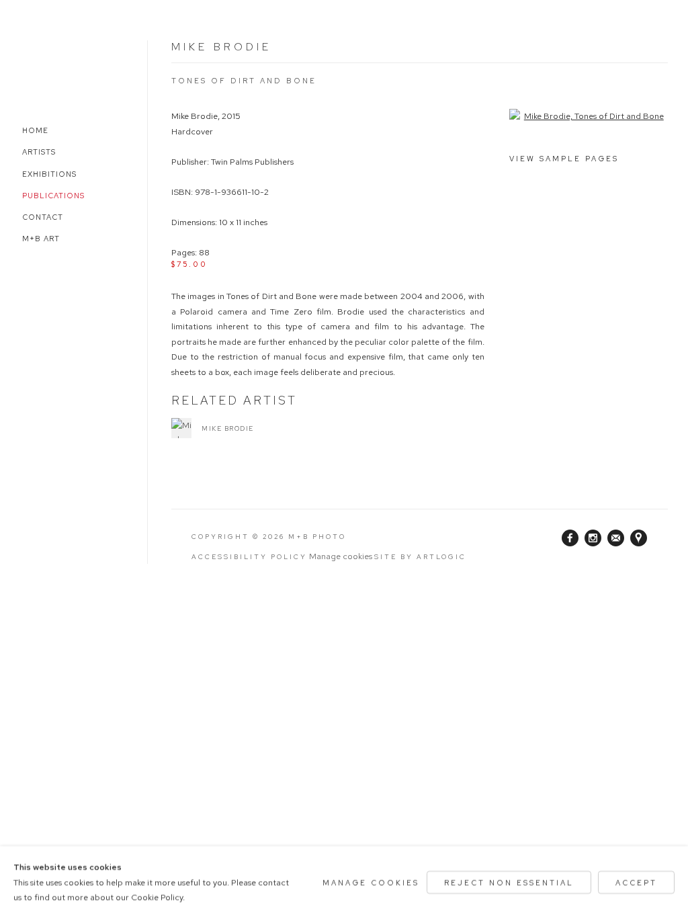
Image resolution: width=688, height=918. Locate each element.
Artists (39, 152)
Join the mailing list (616, 538)
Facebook (570, 538)
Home (35, 130)
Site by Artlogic (420, 556)
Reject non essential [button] (509, 881)
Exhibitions (49, 174)
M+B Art (41, 238)
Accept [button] (636, 881)
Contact (42, 217)
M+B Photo (50, 65)
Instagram (593, 538)
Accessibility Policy (249, 556)
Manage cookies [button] (340, 556)
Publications (53, 195)
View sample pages (564, 158)
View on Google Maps (639, 538)
